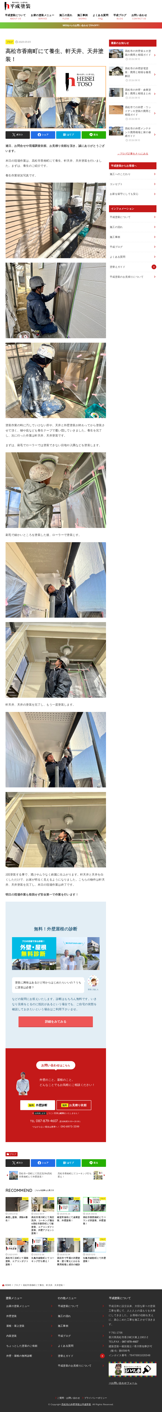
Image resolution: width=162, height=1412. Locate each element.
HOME (8, 1285)
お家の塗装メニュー (18, 1306)
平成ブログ (116, 247)
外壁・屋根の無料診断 (19, 1355)
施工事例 (115, 237)
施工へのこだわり (120, 174)
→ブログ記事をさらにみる (132, 153)
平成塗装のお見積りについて (126, 276)
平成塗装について (120, 217)
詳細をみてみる (55, 1021)
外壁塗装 (11, 1316)
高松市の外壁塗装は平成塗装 (76, 1404)
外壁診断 (38, 1105)
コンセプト (116, 184)
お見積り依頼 (74, 1105)
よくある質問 (117, 256)
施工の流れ (116, 227)
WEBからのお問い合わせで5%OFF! (81, 25)
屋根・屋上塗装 (15, 1326)
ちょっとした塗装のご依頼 (21, 1345)
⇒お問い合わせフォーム (123, 1383)
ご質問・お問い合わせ (68, 1398)
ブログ (10, 42)
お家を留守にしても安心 (124, 194)
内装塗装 (11, 1335)
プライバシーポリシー (95, 1398)
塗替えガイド (117, 266)
